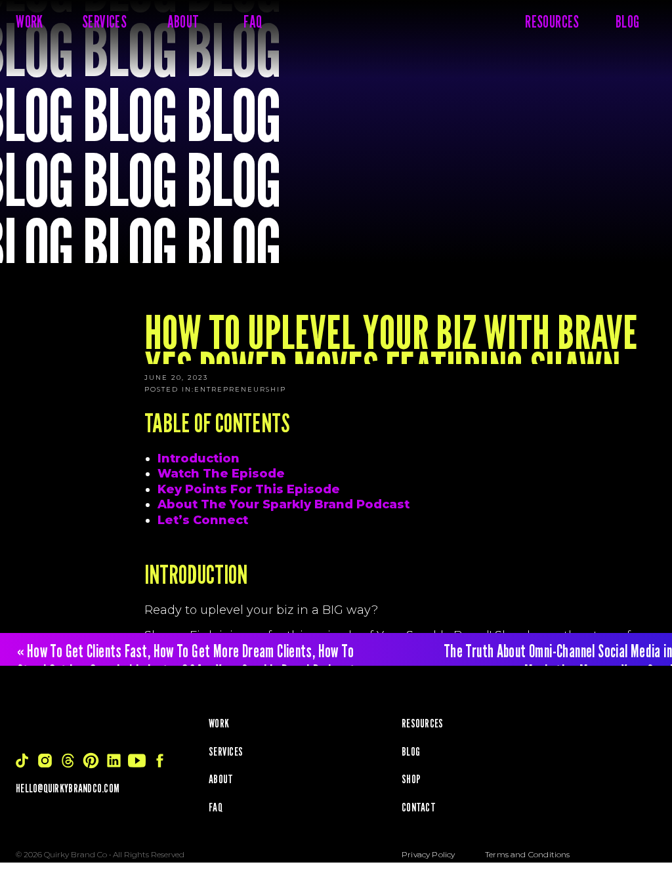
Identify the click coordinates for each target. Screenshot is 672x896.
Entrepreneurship (240, 389)
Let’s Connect (203, 520)
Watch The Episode (221, 473)
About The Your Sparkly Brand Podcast (284, 504)
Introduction (199, 458)
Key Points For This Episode (249, 489)
